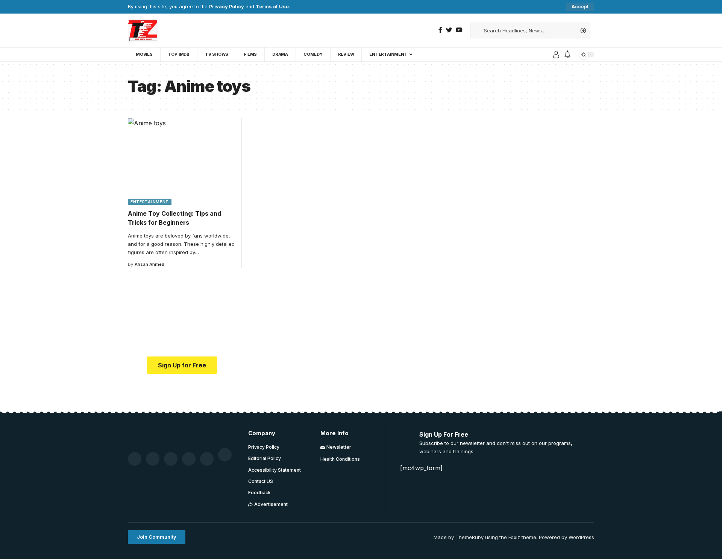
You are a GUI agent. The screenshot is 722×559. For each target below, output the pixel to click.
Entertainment (149, 202)
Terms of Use (272, 6)
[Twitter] (449, 30)
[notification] (567, 54)
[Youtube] (189, 459)
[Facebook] (440, 30)
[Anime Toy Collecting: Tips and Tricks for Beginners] (182, 161)
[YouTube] (459, 30)
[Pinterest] (170, 459)
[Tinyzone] (143, 30)
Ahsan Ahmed (149, 264)
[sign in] (556, 54)
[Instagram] (207, 459)
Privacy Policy (226, 6)
